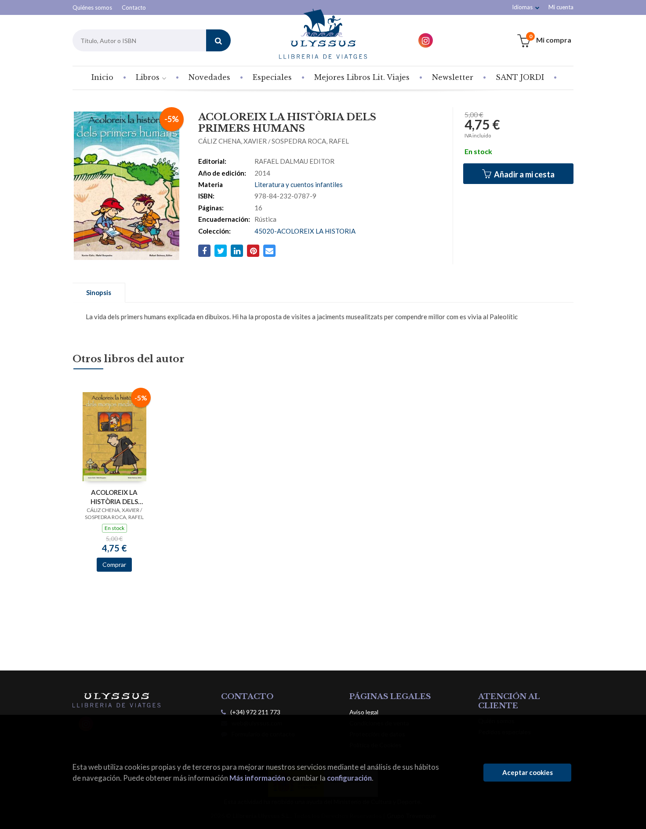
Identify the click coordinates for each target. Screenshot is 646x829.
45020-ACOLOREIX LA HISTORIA (305, 231)
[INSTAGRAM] (425, 40)
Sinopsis (98, 292)
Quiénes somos (92, 7)
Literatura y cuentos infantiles (298, 184)
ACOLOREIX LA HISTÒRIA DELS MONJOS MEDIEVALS (114, 496)
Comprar (114, 564)
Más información (257, 777)
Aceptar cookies (527, 772)
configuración (349, 777)
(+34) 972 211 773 (255, 712)
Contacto (134, 7)
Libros (149, 77)
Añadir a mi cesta (524, 174)
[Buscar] (218, 40)
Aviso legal (363, 712)
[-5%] (114, 436)
